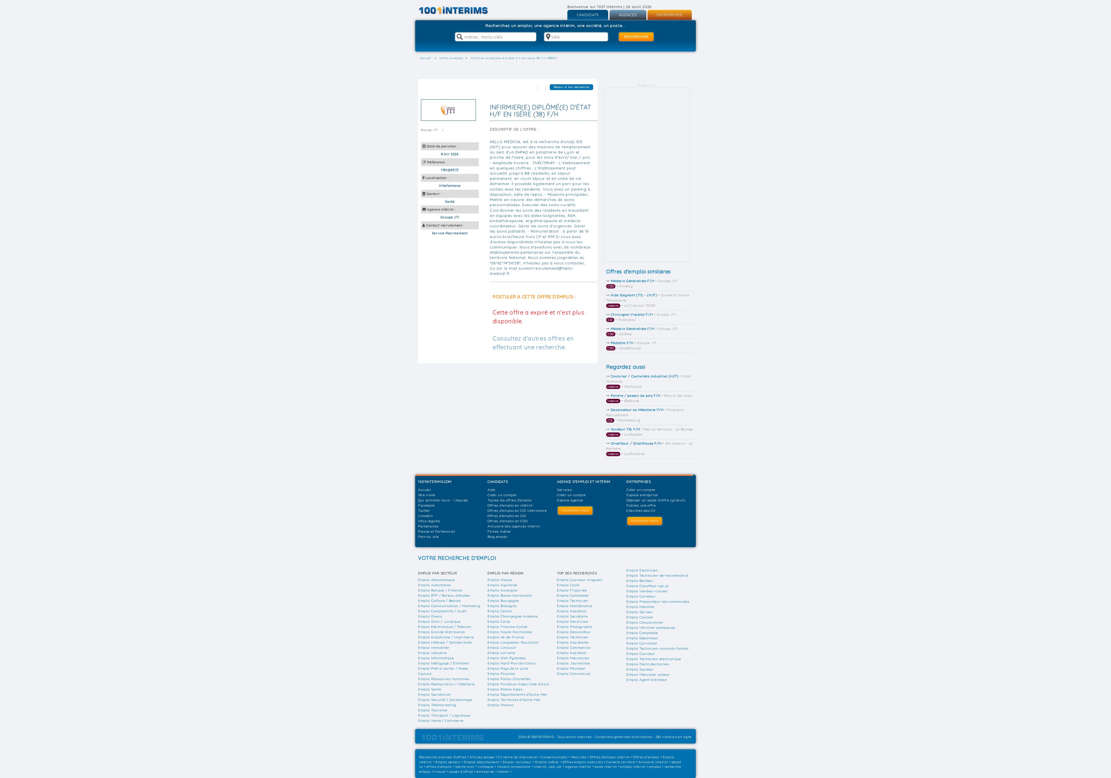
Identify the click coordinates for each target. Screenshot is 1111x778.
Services (564, 489)
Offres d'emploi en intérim (510, 505)
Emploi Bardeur (640, 580)
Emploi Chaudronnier (644, 622)
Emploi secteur (448, 762)
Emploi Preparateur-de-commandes (657, 601)
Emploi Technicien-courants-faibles (657, 648)
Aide (491, 489)
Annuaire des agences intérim (514, 526)
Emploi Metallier (640, 606)
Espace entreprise (642, 495)
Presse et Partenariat (436, 531)
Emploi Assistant (571, 611)
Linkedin (425, 516)
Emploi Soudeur (640, 669)
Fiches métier (499, 531)
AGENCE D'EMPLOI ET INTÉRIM (583, 481)
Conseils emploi (554, 757)
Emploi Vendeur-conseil (647, 591)
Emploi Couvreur (640, 653)
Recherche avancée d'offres (442, 757)
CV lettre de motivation (518, 757)
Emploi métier (547, 762)
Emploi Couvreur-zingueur (580, 580)
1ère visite (426, 495)
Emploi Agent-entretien (646, 679)
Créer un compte (502, 495)
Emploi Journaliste (573, 663)
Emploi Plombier (571, 668)
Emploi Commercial (574, 647)
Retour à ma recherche (571, 87)
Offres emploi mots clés (583, 762)
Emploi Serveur (639, 612)
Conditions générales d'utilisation (623, 737)
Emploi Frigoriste (572, 590)
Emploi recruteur (517, 762)
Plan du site (428, 536)
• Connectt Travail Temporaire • (647, 300)
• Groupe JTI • (642, 283)
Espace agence (570, 500)
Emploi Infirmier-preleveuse (650, 627)
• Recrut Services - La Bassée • (650, 432)
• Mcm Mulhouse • (648, 381)
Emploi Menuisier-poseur (648, 674)
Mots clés (578, 757)
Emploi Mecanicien (573, 658)
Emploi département (481, 762)
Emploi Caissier (640, 617)
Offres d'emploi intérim (610, 757)
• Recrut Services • (650, 398)
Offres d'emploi (646, 757)
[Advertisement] (647, 175)
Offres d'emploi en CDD (507, 521)
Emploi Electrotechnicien (647, 664)
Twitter (424, 510)
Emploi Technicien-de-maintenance (657, 575)
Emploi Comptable (572, 595)
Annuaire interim (653, 762)
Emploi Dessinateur (574, 632)
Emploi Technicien (572, 600)
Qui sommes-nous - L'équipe (443, 500)
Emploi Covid (568, 585)
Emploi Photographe (574, 626)
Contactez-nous (575, 510)
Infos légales (429, 521)
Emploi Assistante (572, 642)
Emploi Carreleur (641, 596)
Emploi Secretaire (572, 616)
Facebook (426, 505)
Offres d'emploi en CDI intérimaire (517, 510)
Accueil (424, 489)
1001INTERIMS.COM (435, 481)
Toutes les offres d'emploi (510, 500)
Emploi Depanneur (642, 638)
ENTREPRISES (670, 14)
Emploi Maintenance (575, 606)
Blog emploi (498, 536)
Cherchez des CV (641, 510)
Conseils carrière (620, 762)
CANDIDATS (588, 14)
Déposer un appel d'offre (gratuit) (656, 500)
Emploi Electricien (572, 621)
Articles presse (482, 757)
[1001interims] (459, 10)
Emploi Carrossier (642, 643)
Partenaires (428, 526)
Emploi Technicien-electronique (653, 659)
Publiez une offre (641, 505)
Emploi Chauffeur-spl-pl (647, 586)
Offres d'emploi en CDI (507, 516)
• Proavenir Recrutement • (645, 415)
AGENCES (628, 14)
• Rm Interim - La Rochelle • (649, 448)
